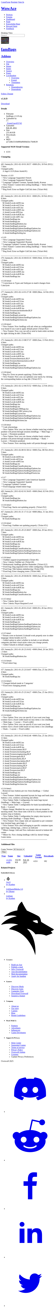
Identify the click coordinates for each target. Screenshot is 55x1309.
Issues (8, 69)
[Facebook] (30, 1209)
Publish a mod (17, 967)
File (7, 64)
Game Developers (18, 1033)
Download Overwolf (19, 993)
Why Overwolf (17, 969)
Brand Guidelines (18, 1015)
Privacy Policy (17, 1050)
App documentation (19, 972)
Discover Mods (17, 986)
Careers (14, 1011)
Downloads (49, 856)
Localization (11, 75)
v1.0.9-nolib (9, 861)
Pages (8, 73)
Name (10, 856)
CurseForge (5, 2)
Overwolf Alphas (18, 1052)
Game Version (38, 856)
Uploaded (28, 856)
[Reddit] (30, 1160)
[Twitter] (30, 1306)
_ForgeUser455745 (14, 123)
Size (18, 856)
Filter (4, 852)
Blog (13, 1013)
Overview (10, 62)
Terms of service (18, 1047)
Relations (10, 85)
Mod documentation (19, 974)
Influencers (15, 1030)
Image (8, 66)
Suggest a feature (18, 996)
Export (14, 80)
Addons (6, 56)
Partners (14, 1026)
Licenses (14, 1054)
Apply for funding (18, 976)
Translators (15, 82)
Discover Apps (17, 989)
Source (9, 71)
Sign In (21, 2)
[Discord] (30, 1112)
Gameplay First (17, 991)
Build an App (16, 965)
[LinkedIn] (30, 1257)
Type (3, 856)
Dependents (16, 89)
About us (15, 1006)
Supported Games (18, 1045)
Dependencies (17, 87)
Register (14, 2)
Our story (15, 1008)
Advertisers (15, 1028)
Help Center (16, 1043)
